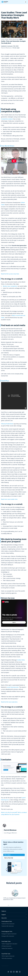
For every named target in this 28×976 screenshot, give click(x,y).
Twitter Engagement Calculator (9, 944)
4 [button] (12, 905)
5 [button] (13, 905)
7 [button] (15, 905)
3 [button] (10, 905)
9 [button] (18, 905)
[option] (15, 895)
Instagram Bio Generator (8, 936)
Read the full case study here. (9, 702)
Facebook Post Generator (8, 923)
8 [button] (17, 905)
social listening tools (13, 687)
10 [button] (19, 905)
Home (2, 39)
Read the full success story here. (10, 274)
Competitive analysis (7, 119)
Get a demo (7, 855)
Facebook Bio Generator (8, 926)
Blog (6, 39)
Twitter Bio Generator (7, 948)
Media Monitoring (13, 39)
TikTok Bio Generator (7, 958)
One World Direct (7, 146)
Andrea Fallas (21, 660)
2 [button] (9, 905)
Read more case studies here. (9, 499)
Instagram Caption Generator (9, 934)
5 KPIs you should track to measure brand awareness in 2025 (14, 898)
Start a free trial (8, 858)
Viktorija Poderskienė (7, 424)
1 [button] (8, 905)
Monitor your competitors (10, 286)
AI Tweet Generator (6, 946)
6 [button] (14, 905)
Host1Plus (5, 381)
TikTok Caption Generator (8, 956)
